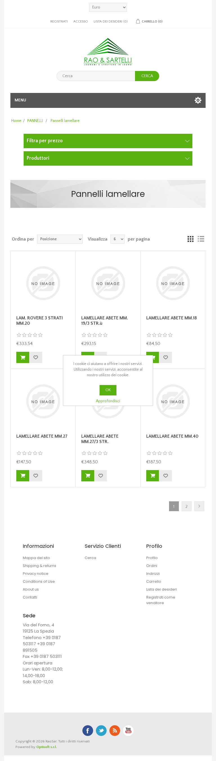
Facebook (87, 730)
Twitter (101, 730)
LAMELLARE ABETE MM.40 (172, 436)
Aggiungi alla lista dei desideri (35, 357)
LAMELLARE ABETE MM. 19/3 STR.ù (104, 320)
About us (31, 589)
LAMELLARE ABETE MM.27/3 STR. (99, 439)
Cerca (147, 76)
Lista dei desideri (161, 589)
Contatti (30, 597)
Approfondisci (108, 401)
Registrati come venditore (160, 600)
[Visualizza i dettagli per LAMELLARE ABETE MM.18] (173, 283)
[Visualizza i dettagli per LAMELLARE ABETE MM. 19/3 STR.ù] (108, 283)
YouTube (128, 730)
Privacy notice (35, 573)
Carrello (153, 581)
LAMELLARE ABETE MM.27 (42, 436)
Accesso (80, 21)
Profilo (152, 557)
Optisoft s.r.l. (46, 747)
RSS (114, 730)
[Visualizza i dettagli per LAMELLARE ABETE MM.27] (43, 401)
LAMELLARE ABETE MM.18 (171, 318)
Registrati (59, 21)
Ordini (151, 565)
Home (16, 121)
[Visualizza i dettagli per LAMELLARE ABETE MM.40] (173, 401)
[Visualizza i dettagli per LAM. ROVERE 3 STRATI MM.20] (43, 283)
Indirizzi (153, 573)
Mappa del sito (36, 557)
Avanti (199, 506)
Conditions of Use (39, 581)
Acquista (22, 357)
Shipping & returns (39, 565)
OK (108, 390)
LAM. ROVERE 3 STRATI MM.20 (39, 320)
